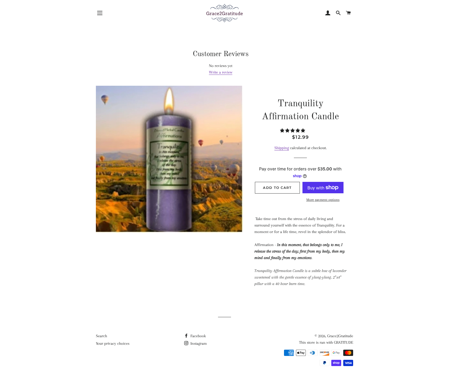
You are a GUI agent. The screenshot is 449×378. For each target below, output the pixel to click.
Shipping (281, 147)
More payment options (323, 200)
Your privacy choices (112, 343)
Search (101, 336)
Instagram (198, 343)
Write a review (220, 72)
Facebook (197, 336)
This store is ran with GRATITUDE (326, 342)
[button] (293, 130)
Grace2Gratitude (340, 336)
